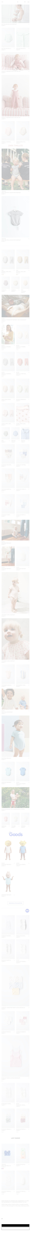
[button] (15, 1225)
